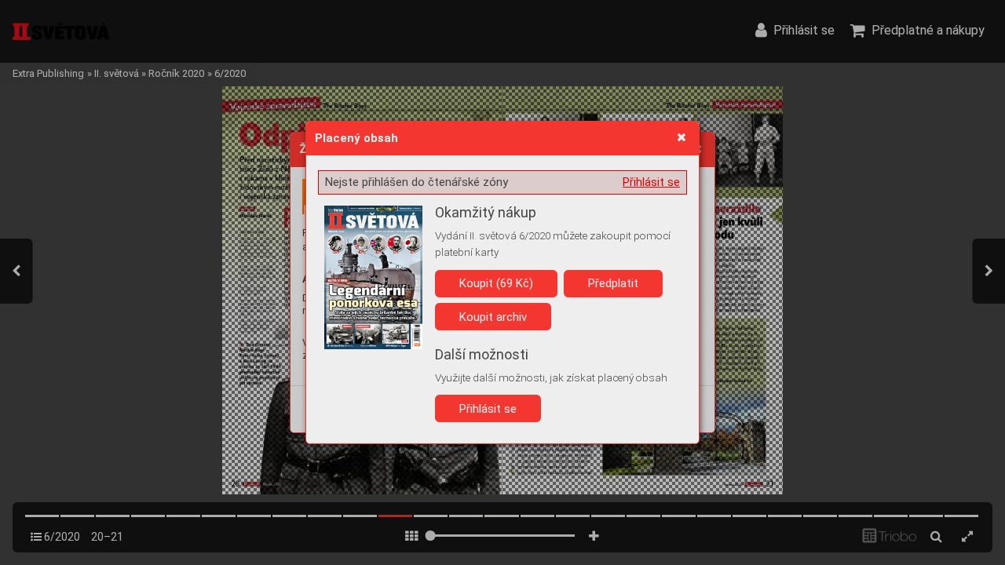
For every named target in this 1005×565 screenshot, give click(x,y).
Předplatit (613, 283)
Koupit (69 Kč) (496, 283)
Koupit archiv (493, 317)
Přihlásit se (651, 182)
